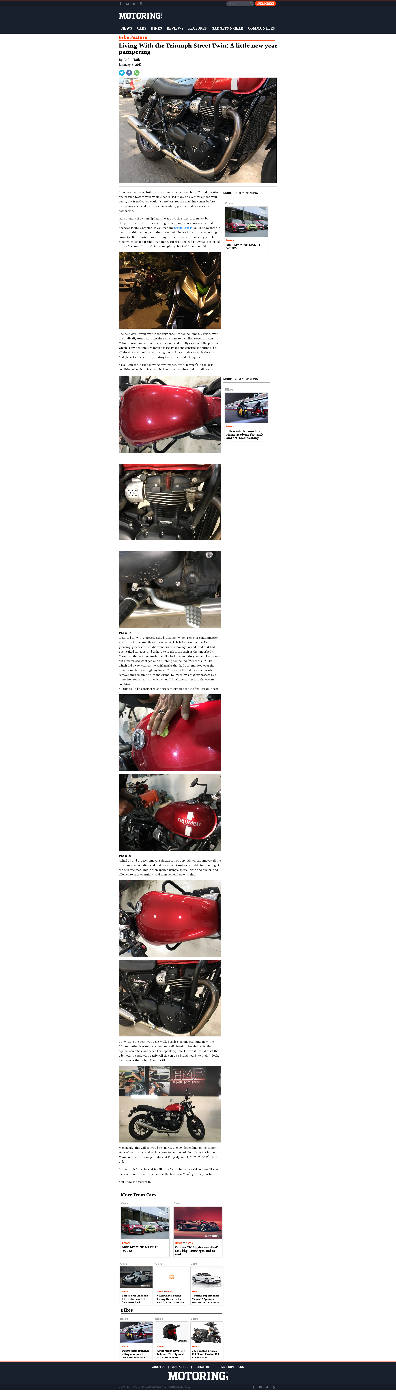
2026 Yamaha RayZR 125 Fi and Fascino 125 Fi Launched (205, 1354)
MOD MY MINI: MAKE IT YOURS (244, 247)
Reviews (175, 29)
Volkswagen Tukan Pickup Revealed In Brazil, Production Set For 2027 (170, 1301)
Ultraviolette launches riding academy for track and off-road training (244, 435)
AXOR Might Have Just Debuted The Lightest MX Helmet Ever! (171, 1354)
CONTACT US (180, 1367)
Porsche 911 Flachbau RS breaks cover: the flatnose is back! (135, 1299)
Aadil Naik (132, 60)
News (126, 29)
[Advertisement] (250, 1215)
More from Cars (138, 1195)
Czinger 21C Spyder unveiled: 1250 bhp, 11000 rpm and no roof (196, 1251)
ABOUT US (158, 1367)
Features (197, 29)
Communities (261, 29)
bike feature (133, 37)
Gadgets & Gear (227, 29)
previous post (183, 228)
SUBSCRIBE (202, 1367)
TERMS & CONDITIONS (230, 1367)
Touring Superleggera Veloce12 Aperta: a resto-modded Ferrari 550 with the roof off (206, 1301)
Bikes (156, 29)
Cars (141, 29)
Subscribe (265, 3)
